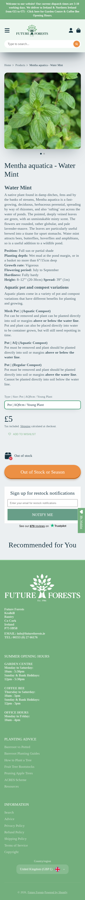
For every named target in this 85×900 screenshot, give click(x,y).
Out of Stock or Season (43, 472)
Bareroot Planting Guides (22, 753)
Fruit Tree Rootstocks (19, 767)
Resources (11, 786)
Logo (32, 30)
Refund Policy (14, 832)
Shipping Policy (15, 839)
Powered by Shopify (55, 892)
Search (9, 812)
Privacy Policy (14, 826)
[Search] (76, 44)
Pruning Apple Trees (18, 773)
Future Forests (36, 892)
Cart (78, 30)
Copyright (11, 852)
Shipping (25, 426)
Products (20, 65)
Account (71, 30)
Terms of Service (16, 845)
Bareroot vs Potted (17, 747)
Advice (9, 819)
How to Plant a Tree (18, 760)
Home (7, 65)
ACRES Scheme (15, 780)
